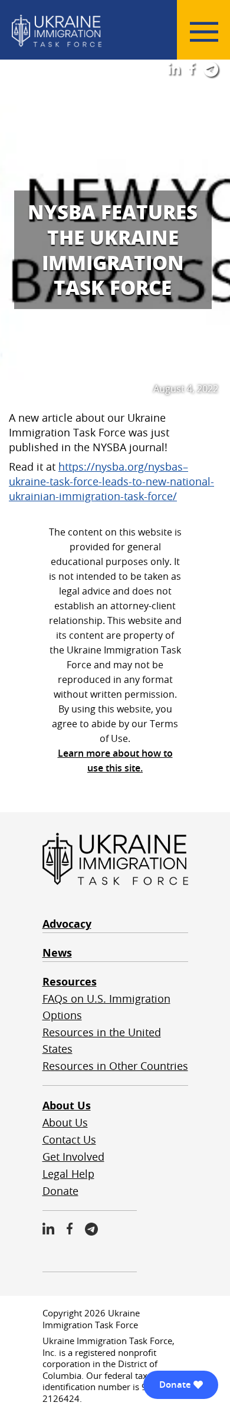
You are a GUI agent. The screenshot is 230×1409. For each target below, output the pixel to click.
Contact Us (69, 1139)
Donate (60, 1191)
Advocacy (66, 924)
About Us (66, 1105)
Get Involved (73, 1156)
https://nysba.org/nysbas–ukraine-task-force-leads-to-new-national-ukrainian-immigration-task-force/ (111, 481)
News (57, 952)
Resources (69, 981)
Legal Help (68, 1174)
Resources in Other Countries (115, 1066)
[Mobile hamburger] (204, 32)
